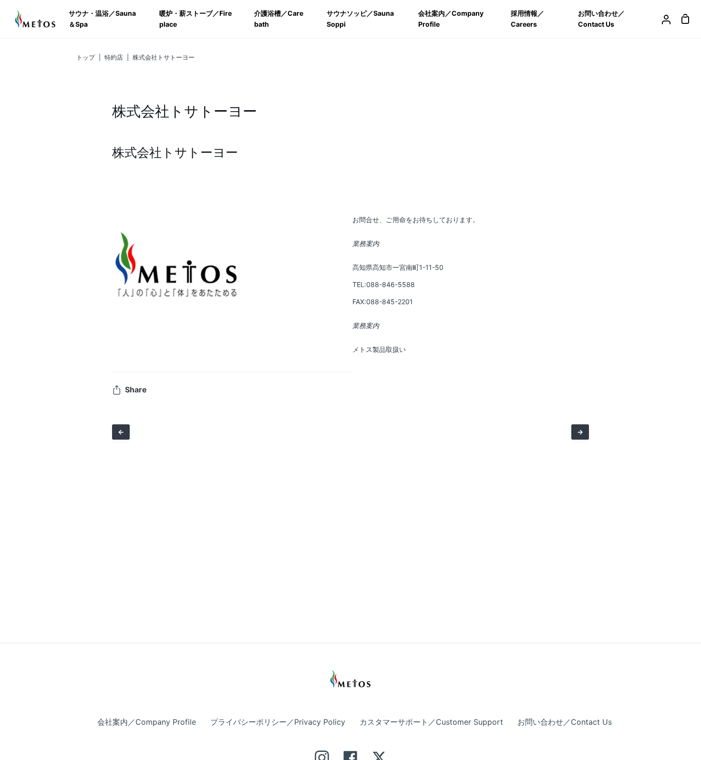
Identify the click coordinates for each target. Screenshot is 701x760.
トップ (85, 57)
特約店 (113, 57)
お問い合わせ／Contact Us (564, 722)
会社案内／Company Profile (146, 722)
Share (136, 389)
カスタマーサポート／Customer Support (431, 722)
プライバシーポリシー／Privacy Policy (277, 722)
